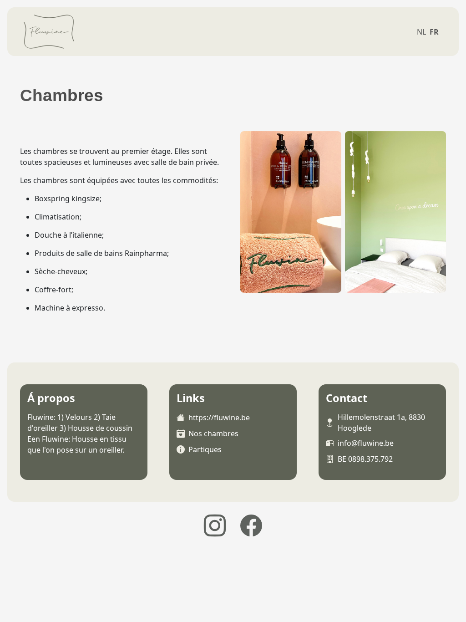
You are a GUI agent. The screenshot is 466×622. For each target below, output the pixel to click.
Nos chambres (213, 433)
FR (434, 32)
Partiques (205, 449)
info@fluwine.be (366, 443)
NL (421, 32)
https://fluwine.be (219, 418)
